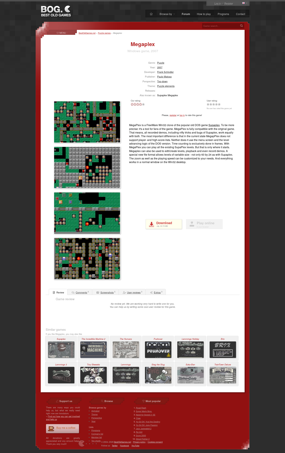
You (135, 445)
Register (228, 3)
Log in (218, 3)
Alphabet (95, 410)
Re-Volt (139, 432)
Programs (223, 14)
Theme (94, 414)
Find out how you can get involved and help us (63, 418)
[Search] (241, 25)
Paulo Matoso (164, 76)
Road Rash (141, 407)
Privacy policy (139, 441)
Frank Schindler (165, 72)
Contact (240, 14)
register (173, 115)
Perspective (96, 417)
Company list (97, 433)
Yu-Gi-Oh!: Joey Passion (147, 425)
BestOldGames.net (87, 33)
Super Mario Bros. (144, 411)
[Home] (151, 14)
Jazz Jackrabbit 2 (143, 428)
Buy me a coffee (65, 428)
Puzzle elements (165, 86)
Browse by (166, 14)
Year (93, 421)
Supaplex (214, 125)
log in (182, 115)
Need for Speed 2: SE (145, 414)
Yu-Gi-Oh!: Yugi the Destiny (148, 421)
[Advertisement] (74, 78)
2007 (159, 67)
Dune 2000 (141, 435)
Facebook (124, 445)
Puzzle (160, 62)
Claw (138, 418)
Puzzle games (104, 33)
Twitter (115, 445)
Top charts (96, 440)
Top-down (162, 81)
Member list (96, 437)
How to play (204, 14)
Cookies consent (155, 441)
